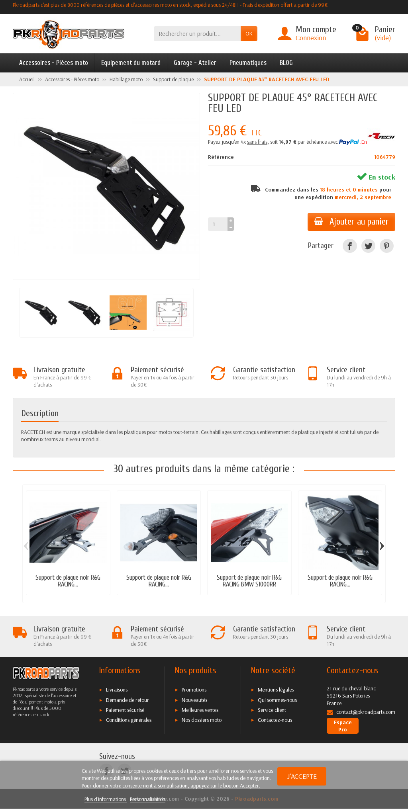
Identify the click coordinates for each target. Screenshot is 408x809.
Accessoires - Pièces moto (53, 62)
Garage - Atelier (195, 62)
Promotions (194, 689)
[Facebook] (350, 246)
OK (249, 33)
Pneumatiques (248, 62)
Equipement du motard (131, 62)
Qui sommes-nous (277, 699)
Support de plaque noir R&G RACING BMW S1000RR (249, 581)
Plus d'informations (105, 799)
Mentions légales (276, 689)
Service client (272, 709)
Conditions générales (128, 719)
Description (40, 413)
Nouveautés (194, 699)
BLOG (286, 62)
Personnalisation (147, 799)
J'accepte (302, 776)
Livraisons (117, 689)
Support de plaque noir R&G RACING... (67, 581)
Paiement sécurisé (125, 709)
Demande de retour (127, 699)
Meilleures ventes (200, 709)
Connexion (311, 37)
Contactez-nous (275, 719)
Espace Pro (343, 726)
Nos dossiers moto (202, 719)
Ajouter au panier (359, 222)
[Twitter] (368, 246)
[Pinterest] (387, 246)
